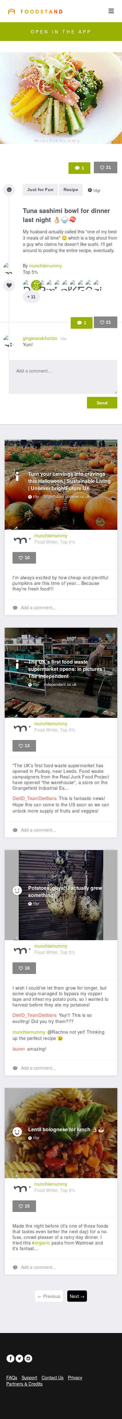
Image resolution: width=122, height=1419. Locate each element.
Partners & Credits (24, 1384)
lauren (19, 1049)
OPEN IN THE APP (61, 31)
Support (29, 1377)
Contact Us (53, 1377)
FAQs (11, 1377)
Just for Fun (40, 189)
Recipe (71, 189)
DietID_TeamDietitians (35, 798)
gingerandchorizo (45, 338)
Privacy (75, 1377)
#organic (41, 1242)
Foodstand (35, 11)
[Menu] (111, 11)
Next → (77, 1296)
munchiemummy (45, 265)
